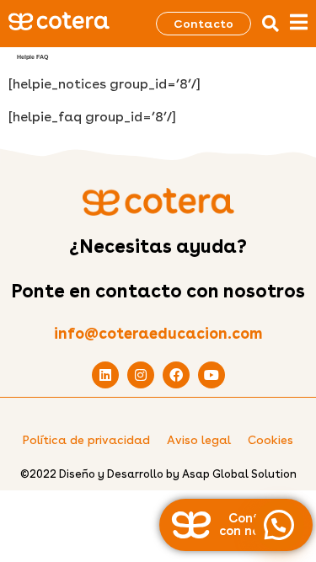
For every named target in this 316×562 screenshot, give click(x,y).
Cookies (270, 440)
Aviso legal (199, 440)
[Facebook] (176, 374)
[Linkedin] (105, 374)
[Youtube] (211, 374)
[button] (270, 23)
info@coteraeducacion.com (158, 333)
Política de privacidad (86, 440)
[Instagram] (140, 374)
